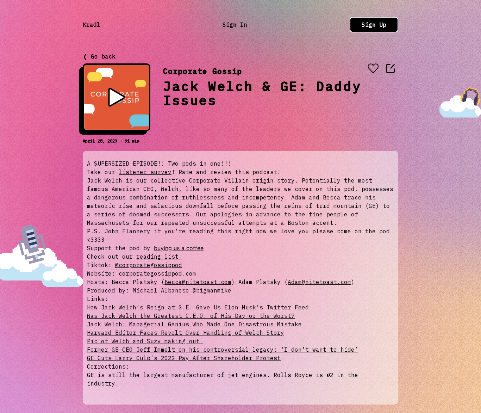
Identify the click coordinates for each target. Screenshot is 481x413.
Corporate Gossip (202, 71)
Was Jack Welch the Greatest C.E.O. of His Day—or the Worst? (191, 315)
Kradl (91, 24)
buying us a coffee (179, 248)
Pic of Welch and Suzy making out (145, 341)
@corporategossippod (148, 265)
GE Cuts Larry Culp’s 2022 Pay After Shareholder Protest (184, 358)
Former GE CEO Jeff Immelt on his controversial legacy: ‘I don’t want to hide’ (222, 349)
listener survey (145, 171)
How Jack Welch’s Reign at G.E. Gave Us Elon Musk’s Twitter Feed (198, 307)
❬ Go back (99, 56)
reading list (159, 256)
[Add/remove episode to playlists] (373, 69)
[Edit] (390, 68)
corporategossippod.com (157, 273)
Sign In (235, 24)
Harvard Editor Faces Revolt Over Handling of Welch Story (185, 332)
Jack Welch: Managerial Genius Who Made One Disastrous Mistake (194, 324)
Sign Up (374, 24)
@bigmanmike (212, 290)
